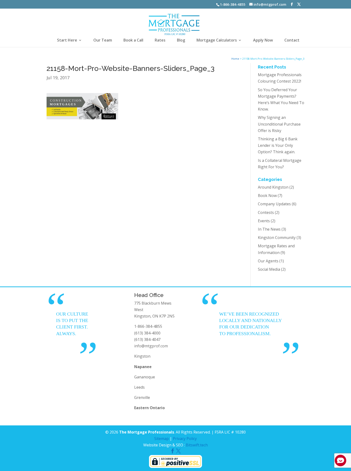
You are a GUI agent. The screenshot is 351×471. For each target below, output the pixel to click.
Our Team (102, 40)
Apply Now (263, 40)
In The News (269, 229)
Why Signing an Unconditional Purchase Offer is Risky (279, 124)
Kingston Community (277, 237)
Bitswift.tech (197, 445)
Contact (291, 40)
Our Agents (268, 261)
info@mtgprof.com (151, 346)
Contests (266, 212)
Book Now (267, 195)
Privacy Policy (185, 438)
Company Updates (274, 203)
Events (264, 220)
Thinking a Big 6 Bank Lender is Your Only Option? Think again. (278, 145)
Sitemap (161, 438)
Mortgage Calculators (217, 40)
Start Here (67, 40)
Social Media (269, 269)
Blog (181, 40)
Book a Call (133, 40)
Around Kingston (273, 187)
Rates (160, 40)
